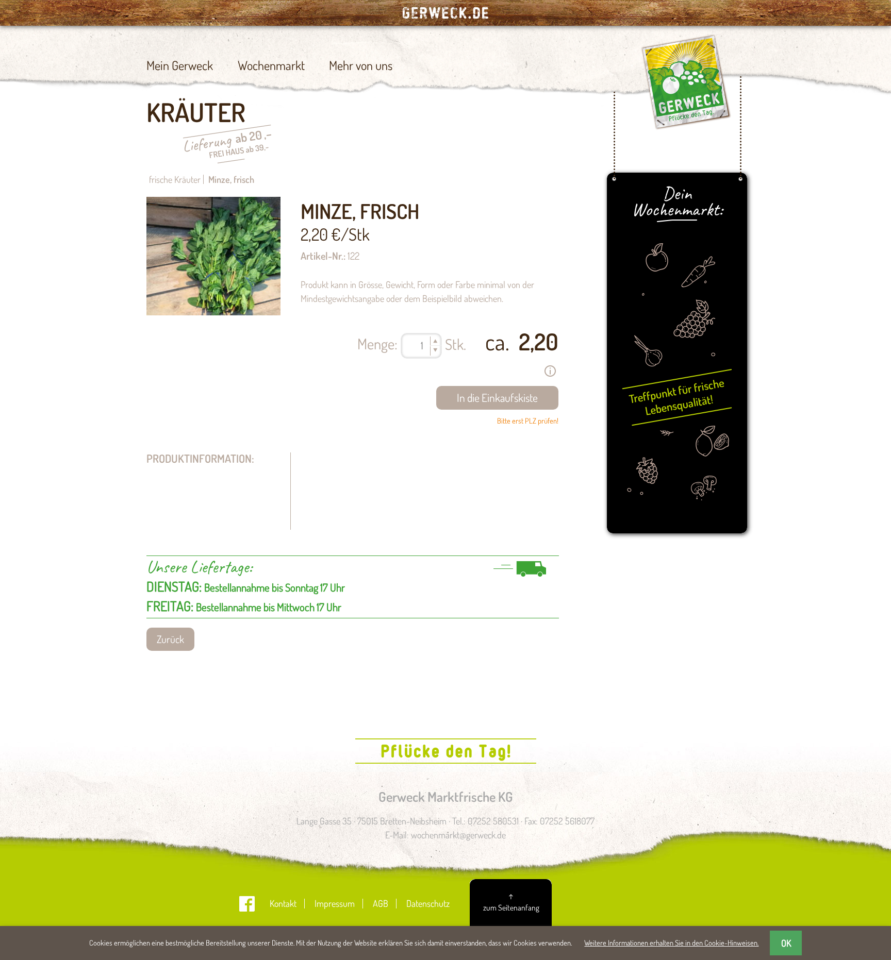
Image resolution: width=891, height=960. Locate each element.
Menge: (377, 343)
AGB (380, 903)
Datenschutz (428, 903)
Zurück (170, 639)
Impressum (335, 903)
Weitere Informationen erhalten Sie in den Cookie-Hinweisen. (671, 942)
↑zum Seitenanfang (511, 901)
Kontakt (283, 903)
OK (786, 943)
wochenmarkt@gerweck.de (458, 834)
